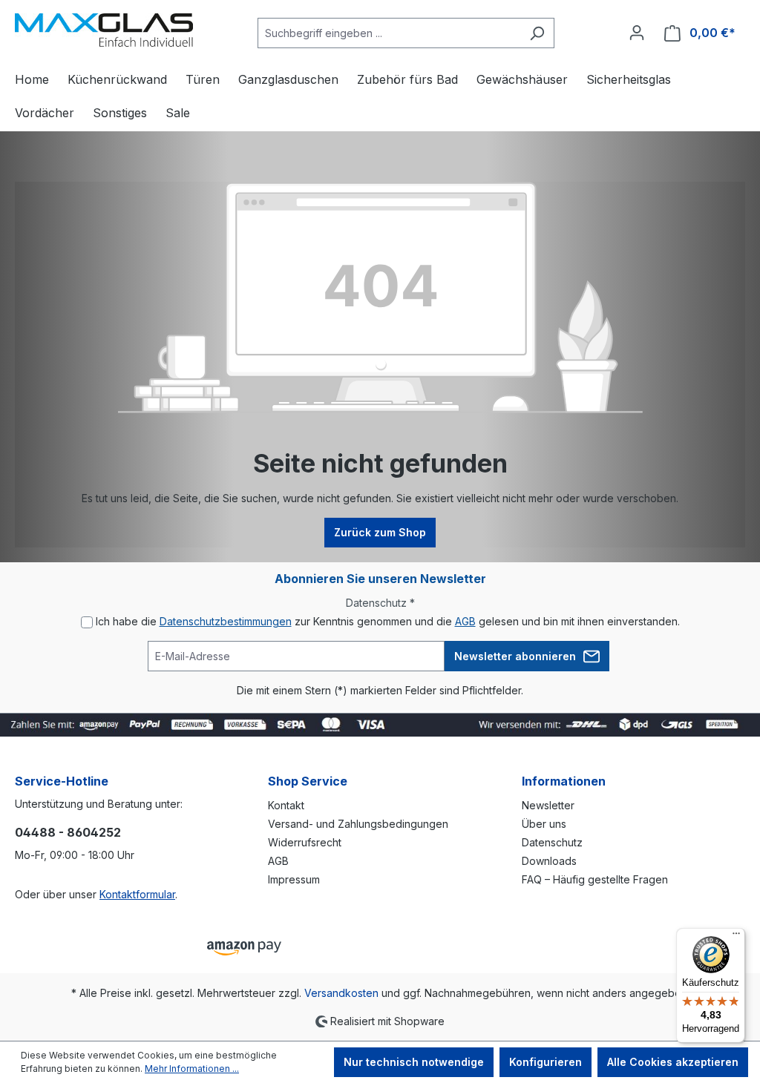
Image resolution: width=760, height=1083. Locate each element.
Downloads (549, 861)
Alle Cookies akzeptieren (672, 1062)
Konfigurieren (545, 1062)
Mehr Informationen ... (192, 1068)
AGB (465, 621)
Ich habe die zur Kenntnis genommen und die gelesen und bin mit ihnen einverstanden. (388, 621)
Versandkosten (341, 993)
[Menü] (736, 937)
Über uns (544, 823)
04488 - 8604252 (68, 832)
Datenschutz (552, 842)
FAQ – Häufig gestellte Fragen (595, 879)
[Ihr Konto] (637, 32)
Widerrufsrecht (304, 842)
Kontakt (286, 805)
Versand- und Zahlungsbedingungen (358, 823)
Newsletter (548, 805)
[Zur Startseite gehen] (104, 30)
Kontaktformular (137, 894)
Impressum (294, 879)
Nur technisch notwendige (414, 1062)
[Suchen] (537, 33)
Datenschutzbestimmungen (226, 621)
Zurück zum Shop (380, 532)
